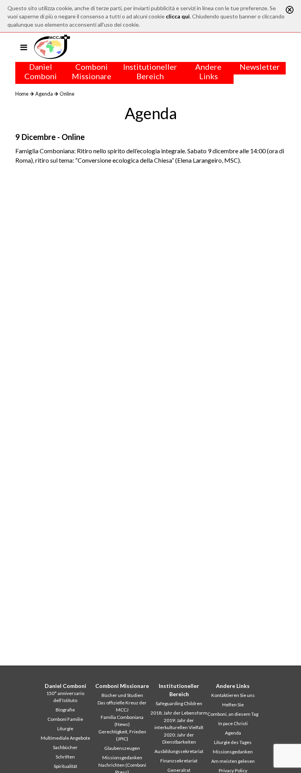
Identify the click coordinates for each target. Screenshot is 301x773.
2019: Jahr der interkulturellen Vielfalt (178, 723)
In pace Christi (233, 723)
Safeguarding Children (179, 703)
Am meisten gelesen (233, 761)
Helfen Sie (233, 705)
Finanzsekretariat (179, 761)
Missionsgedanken (122, 757)
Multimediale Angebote (65, 738)
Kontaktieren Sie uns (233, 695)
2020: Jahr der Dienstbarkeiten (179, 738)
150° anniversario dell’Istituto (65, 696)
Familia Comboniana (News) (122, 720)
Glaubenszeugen (122, 748)
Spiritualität (65, 766)
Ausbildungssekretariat (178, 751)
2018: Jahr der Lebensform (178, 713)
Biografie (65, 710)
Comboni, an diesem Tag (232, 714)
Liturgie (65, 728)
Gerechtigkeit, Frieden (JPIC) (122, 735)
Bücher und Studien (122, 695)
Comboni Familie (65, 719)
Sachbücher (65, 747)
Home (22, 94)
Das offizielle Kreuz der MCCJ (122, 706)
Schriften (65, 757)
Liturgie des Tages (233, 742)
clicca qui (178, 16)
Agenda (44, 94)
